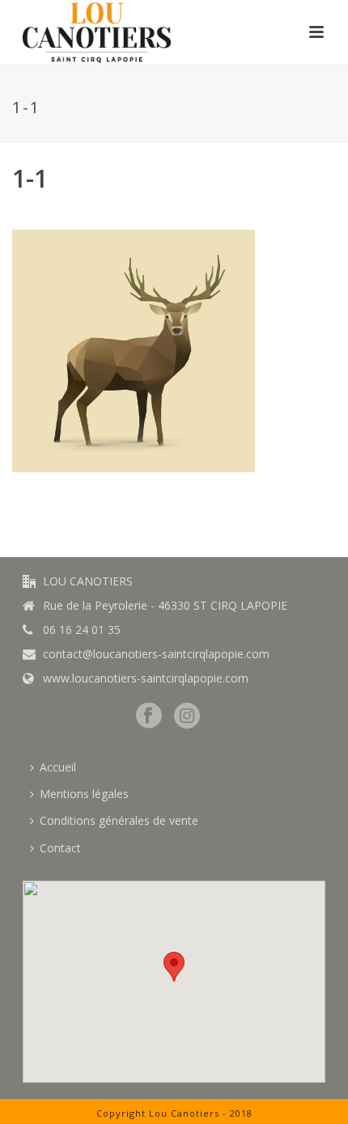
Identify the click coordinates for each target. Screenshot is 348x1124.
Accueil (58, 767)
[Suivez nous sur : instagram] (187, 716)
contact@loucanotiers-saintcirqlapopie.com (156, 654)
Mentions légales (84, 793)
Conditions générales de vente (119, 820)
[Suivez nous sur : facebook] (149, 716)
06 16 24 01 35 (82, 630)
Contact (60, 848)
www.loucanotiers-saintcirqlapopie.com (145, 678)
